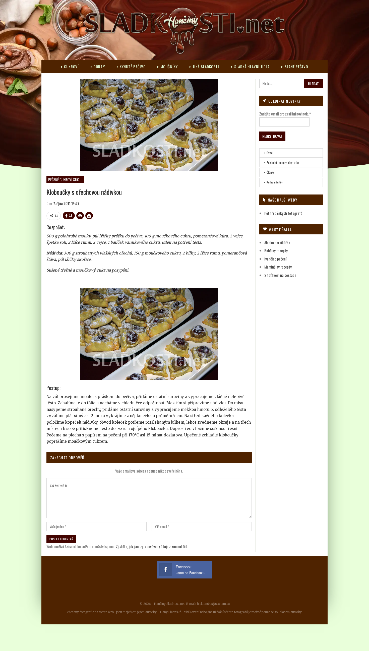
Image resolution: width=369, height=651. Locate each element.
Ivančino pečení (275, 259)
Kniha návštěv (275, 182)
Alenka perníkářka (277, 242)
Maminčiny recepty (278, 267)
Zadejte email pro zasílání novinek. (285, 113)
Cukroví (71, 66)
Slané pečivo (296, 66)
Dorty (99, 66)
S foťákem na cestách (280, 275)
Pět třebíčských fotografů (283, 213)
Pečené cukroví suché (65, 179)
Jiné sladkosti (206, 66)
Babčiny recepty (276, 250)
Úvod (270, 153)
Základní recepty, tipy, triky (283, 162)
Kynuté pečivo (133, 66)
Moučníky (169, 66)
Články (270, 172)
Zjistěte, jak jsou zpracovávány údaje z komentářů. (152, 546)
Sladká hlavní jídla (252, 66)
